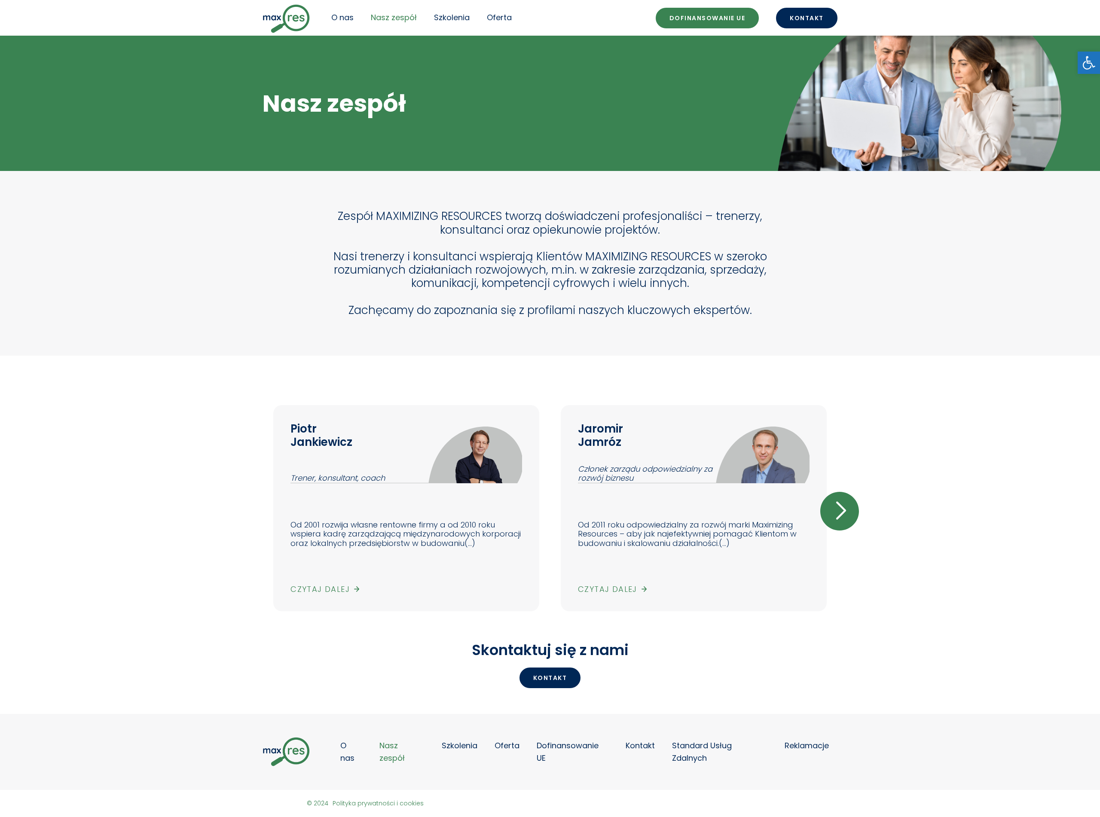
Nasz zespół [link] (394, 17)
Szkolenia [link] (452, 17)
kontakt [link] (550, 678)
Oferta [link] (499, 17)
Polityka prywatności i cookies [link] (378, 803)
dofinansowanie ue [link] (707, 18)
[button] (260, 511)
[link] (1089, 63)
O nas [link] (342, 17)
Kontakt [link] (807, 18)
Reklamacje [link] (807, 745)
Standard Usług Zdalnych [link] (702, 751)
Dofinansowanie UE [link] (568, 751)
